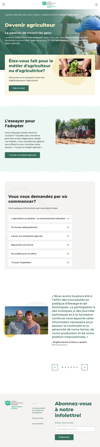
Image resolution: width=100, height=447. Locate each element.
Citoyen (36, 15)
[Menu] (3, 4)
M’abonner (64, 437)
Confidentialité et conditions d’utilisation (38, 410)
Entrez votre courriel (64, 430)
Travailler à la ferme (50, 15)
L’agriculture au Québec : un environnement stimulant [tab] (38, 218)
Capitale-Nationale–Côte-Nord (18, 15)
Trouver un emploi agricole (22, 155)
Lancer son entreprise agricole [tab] (26, 236)
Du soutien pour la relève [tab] (23, 254)
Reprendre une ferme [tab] (22, 245)
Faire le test (19, 88)
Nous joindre (37, 418)
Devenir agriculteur (69, 15)
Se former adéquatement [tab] (24, 227)
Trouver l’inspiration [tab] (21, 262)
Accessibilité (37, 424)
